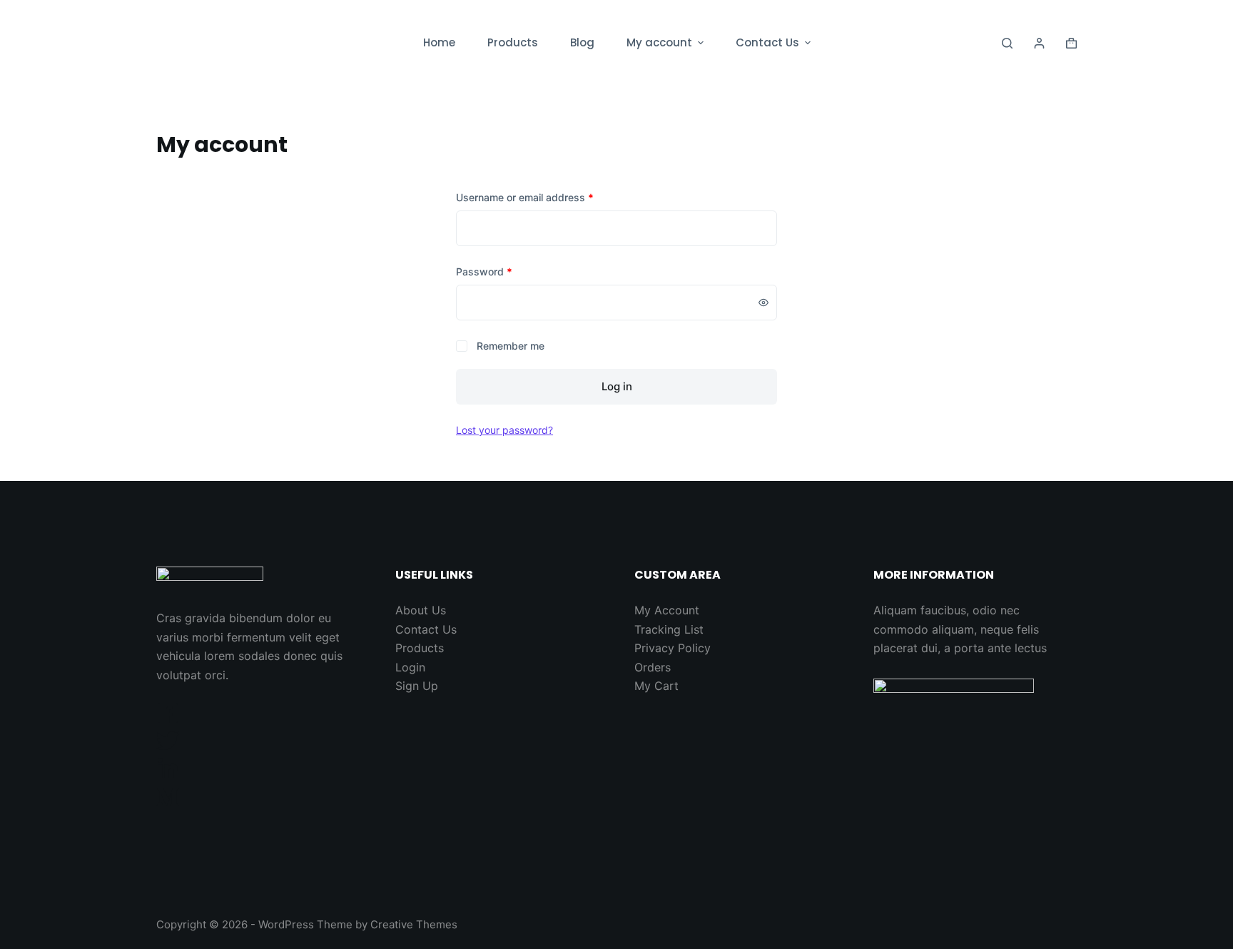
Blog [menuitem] (582, 42)
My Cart (656, 686)
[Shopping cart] (1071, 43)
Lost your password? (504, 430)
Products (419, 648)
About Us (420, 610)
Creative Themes (413, 924)
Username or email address (525, 197)
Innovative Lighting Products (251, 42)
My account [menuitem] (659, 42)
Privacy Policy (672, 648)
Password (484, 271)
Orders (652, 667)
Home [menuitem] (439, 42)
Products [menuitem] (512, 42)
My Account (666, 610)
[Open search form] (1007, 43)
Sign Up (416, 686)
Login (410, 667)
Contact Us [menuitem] (767, 42)
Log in (617, 386)
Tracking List (669, 629)
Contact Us (426, 629)
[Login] (1039, 43)
